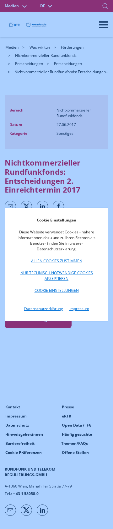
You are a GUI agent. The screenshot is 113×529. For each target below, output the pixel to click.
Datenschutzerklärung (43, 308)
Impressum (79, 308)
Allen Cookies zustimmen (56, 261)
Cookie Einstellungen (57, 290)
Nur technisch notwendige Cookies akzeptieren (56, 275)
